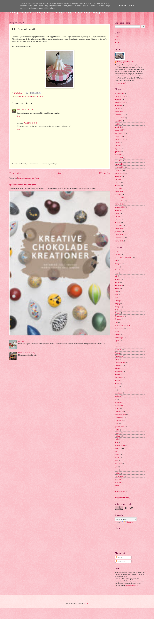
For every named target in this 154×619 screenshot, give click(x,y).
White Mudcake (120, 491)
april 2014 (118, 152)
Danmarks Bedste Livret (122, 325)
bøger (116, 294)
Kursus (117, 424)
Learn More (120, 6)
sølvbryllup (118, 482)
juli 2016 (117, 108)
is (115, 390)
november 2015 (119, 115)
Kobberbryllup (119, 411)
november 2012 (119, 201)
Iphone (117, 387)
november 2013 (119, 167)
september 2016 (120, 102)
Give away (118, 368)
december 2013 (119, 164)
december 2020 (119, 93)
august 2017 (118, 99)
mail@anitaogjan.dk (131, 585)
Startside (117, 37)
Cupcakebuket (119, 316)
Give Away (21, 341)
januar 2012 (118, 231)
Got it (131, 6)
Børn (116, 297)
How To (117, 43)
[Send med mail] (31, 93)
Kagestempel (119, 405)
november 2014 (119, 133)
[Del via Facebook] (37, 93)
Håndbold (118, 384)
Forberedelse (119, 356)
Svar (18, 116)
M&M (117, 430)
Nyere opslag (15, 173)
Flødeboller (118, 350)
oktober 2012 (119, 204)
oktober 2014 (119, 136)
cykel (116, 322)
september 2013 (120, 173)
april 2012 (118, 222)
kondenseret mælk (120, 414)
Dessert (117, 331)
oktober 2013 (119, 170)
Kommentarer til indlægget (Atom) (28, 178)
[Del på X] (35, 93)
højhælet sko (119, 377)
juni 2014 (118, 145)
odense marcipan (120, 445)
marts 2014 (118, 155)
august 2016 (118, 105)
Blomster (117, 279)
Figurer (117, 341)
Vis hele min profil (120, 83)
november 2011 (119, 238)
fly (115, 344)
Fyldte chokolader (120, 362)
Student (117, 473)
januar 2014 (118, 161)
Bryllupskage (119, 285)
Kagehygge (118, 402)
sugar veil (118, 479)
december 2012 (119, 198)
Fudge (117, 359)
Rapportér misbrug (122, 497)
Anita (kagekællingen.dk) (125, 62)
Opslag (119, 557)
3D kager (117, 254)
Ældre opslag (104, 173)
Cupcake (117, 313)
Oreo (116, 451)
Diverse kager (119, 337)
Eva (18, 110)
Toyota (117, 485)
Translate (130, 522)
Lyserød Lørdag (119, 427)
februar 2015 (119, 130)
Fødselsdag (118, 365)
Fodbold (117, 353)
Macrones (118, 433)
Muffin (117, 439)
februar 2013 (119, 191)
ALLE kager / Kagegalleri (26, 96)
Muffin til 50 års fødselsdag (26, 353)
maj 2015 (118, 124)
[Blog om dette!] (33, 93)
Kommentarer (121, 561)
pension (117, 457)
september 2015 (120, 118)
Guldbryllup (118, 371)
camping (117, 304)
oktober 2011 (119, 241)
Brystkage (118, 288)
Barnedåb (118, 270)
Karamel (117, 408)
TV (116, 488)
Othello (117, 454)
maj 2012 (118, 219)
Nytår (116, 442)
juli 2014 (117, 142)
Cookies (117, 310)
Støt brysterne (119, 476)
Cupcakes (118, 319)
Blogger (86, 603)
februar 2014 (119, 158)
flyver (116, 347)
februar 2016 (119, 111)
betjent (117, 273)
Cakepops (118, 300)
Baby (116, 260)
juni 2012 (118, 216)
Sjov (116, 467)
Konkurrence (119, 420)
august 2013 (118, 176)
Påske (116, 461)
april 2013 (118, 185)
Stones (117, 470)
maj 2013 (118, 182)
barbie (117, 267)
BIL (116, 276)
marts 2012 (118, 225)
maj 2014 (118, 148)
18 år (116, 251)
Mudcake (117, 436)
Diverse (117, 334)
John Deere (118, 393)
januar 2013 (118, 195)
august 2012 (118, 210)
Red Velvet (118, 464)
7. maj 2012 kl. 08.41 (30, 123)
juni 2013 (118, 179)
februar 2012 (119, 228)
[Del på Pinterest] (40, 93)
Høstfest (117, 380)
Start (59, 173)
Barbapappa (118, 264)
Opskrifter (118, 40)
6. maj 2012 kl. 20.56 (27, 110)
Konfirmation (39, 96)
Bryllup (117, 282)
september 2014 (120, 139)
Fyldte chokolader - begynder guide (22, 184)
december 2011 (119, 235)
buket (116, 291)
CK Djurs (118, 307)
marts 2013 (118, 188)
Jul (115, 399)
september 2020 (120, 96)
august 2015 (118, 121)
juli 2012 (117, 213)
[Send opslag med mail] (27, 93)
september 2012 (120, 207)
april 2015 (118, 127)
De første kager (119, 328)
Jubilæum (118, 396)
